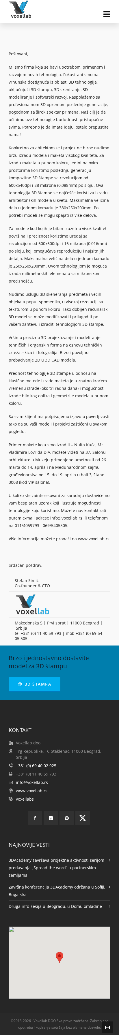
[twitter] (82, 818)
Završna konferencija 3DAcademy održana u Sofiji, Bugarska (57, 890)
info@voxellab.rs (66, 518)
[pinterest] (67, 818)
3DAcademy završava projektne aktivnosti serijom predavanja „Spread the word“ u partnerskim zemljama (56, 867)
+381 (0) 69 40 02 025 (36, 765)
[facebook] (35, 818)
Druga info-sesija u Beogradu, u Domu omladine (55, 906)
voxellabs (25, 799)
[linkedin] (51, 818)
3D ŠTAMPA (38, 684)
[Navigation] (106, 14)
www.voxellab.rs (93, 538)
